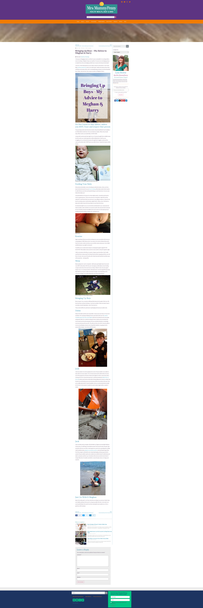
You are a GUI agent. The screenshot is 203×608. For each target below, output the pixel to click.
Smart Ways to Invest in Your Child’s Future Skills (97, 538)
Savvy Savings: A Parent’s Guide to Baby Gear (97, 524)
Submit (113, 605)
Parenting (87, 56)
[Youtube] (122, 100)
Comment (79, 554)
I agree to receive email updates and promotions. (118, 603)
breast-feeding (92, 189)
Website (78, 577)
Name (78, 568)
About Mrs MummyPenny (78, 596)
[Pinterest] (124, 100)
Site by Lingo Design (75, 602)
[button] (78, 515)
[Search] (115, 17)
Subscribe (121, 94)
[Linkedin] (126, 100)
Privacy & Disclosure (97, 596)
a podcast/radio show (81, 67)
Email (78, 572)
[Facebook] (115, 100)
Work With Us (88, 596)
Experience (83, 56)
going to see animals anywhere (91, 450)
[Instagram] (120, 100)
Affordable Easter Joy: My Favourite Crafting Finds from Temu (99, 532)
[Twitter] (117, 100)
